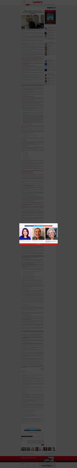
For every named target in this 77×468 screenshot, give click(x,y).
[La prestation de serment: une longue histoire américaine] (38, 233)
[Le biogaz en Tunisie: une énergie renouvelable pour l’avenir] (25, 233)
